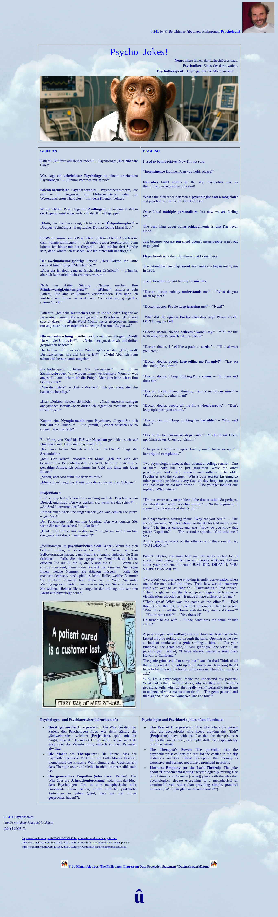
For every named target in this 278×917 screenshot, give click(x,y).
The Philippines (111, 866)
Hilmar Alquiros (87, 866)
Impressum (131, 866)
